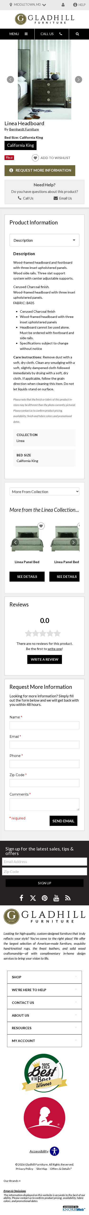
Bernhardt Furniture (24, 129)
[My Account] (63, 5)
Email (15, 736)
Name (15, 717)
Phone (16, 756)
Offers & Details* (61, 1168)
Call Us (27, 198)
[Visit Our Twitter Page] (33, 898)
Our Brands (12, 1181)
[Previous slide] (15, 542)
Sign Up (44, 883)
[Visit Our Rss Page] (68, 898)
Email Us (65, 198)
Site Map (41, 1168)
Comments (20, 794)
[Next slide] (73, 542)
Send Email (63, 821)
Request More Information (43, 170)
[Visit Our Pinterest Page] (45, 898)
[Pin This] (9, 159)
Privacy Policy (24, 1168)
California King (20, 145)
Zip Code (18, 775)
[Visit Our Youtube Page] (56, 898)
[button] (78, 79)
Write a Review (44, 659)
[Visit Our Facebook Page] (22, 898)
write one (55, 649)
